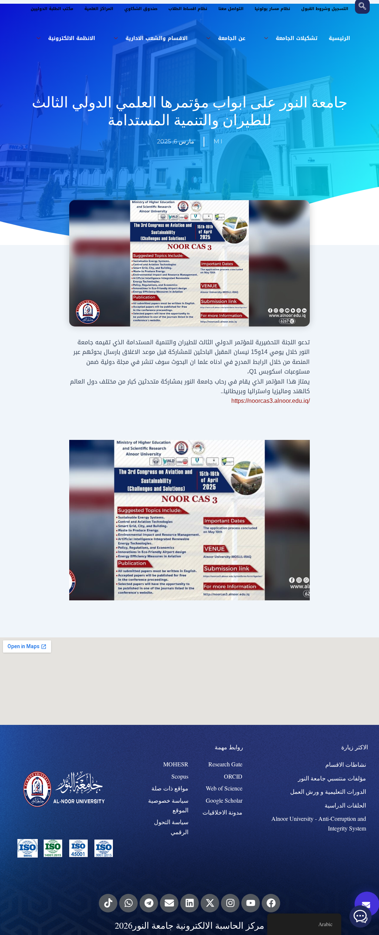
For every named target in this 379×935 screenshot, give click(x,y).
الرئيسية (339, 38)
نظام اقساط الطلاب (187, 9)
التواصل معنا (231, 9)
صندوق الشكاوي (140, 9)
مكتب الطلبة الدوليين (52, 9)
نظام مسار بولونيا (272, 9)
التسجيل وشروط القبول (324, 9)
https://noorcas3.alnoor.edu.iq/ (270, 401)
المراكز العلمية (98, 9)
